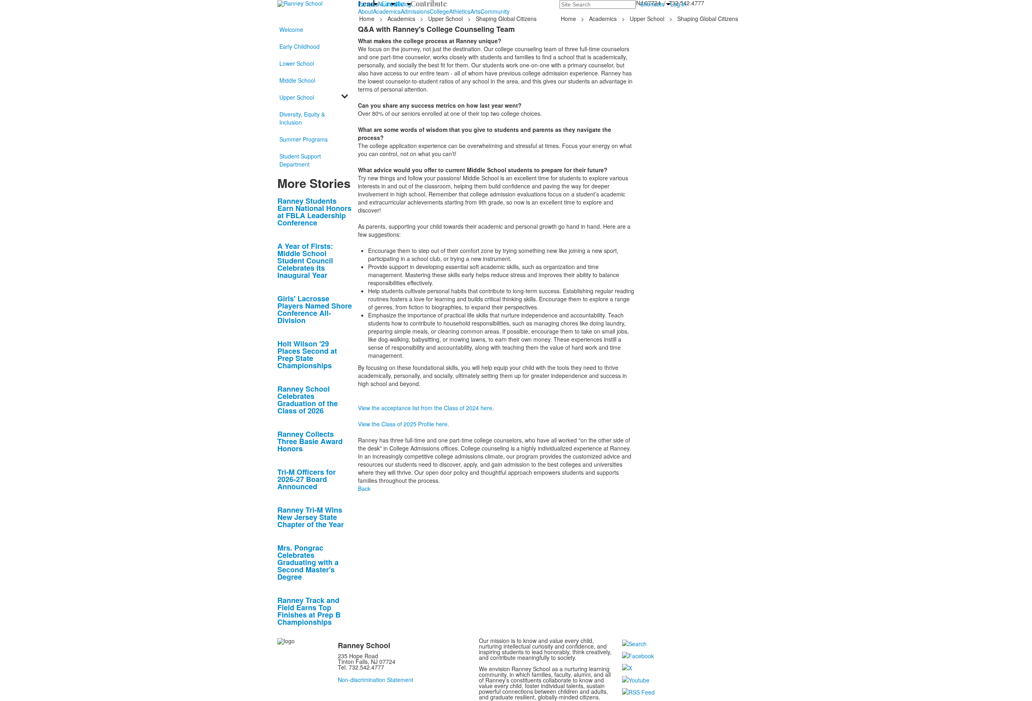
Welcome (291, 29)
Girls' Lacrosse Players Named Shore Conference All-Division (314, 309)
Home (367, 19)
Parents (368, 4)
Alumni (386, 4)
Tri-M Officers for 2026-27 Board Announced (306, 479)
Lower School (296, 63)
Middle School (297, 80)
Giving (403, 4)
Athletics (459, 11)
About (365, 11)
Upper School (445, 19)
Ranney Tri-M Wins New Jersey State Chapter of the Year (310, 517)
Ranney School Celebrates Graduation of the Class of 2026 (307, 400)
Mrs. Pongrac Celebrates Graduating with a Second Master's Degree (308, 562)
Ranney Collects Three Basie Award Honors (310, 441)
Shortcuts (652, 4)
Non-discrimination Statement (375, 680)
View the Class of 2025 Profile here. (403, 424)
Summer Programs (303, 139)
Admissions (415, 11)
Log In (678, 4)
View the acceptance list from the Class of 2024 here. (426, 408)
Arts (475, 11)
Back (364, 488)
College (439, 11)
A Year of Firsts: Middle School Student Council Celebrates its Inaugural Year (305, 260)
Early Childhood (299, 46)
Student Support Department (300, 160)
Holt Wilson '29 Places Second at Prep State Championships (307, 354)
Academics (387, 11)
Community (495, 11)
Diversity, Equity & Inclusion (302, 118)
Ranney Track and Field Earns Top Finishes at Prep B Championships (309, 611)
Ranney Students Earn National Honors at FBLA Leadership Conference (314, 212)
